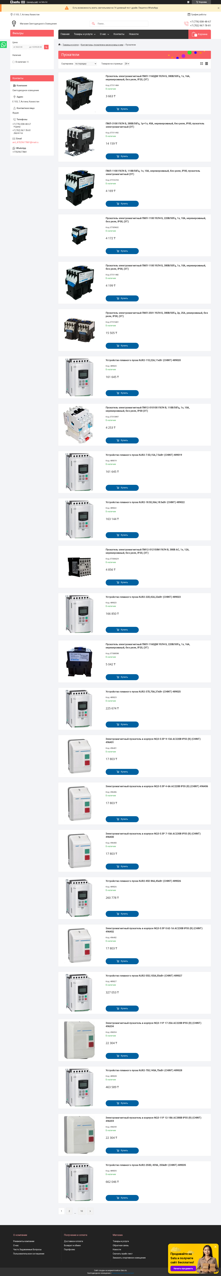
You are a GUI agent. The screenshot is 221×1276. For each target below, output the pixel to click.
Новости (133, 34)
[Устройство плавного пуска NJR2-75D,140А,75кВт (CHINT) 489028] (79, 1087)
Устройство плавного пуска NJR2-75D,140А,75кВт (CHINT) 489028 (144, 1070)
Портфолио (69, 1249)
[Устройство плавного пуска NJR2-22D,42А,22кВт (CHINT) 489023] (79, 614)
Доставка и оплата (73, 1241)
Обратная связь (121, 1245)
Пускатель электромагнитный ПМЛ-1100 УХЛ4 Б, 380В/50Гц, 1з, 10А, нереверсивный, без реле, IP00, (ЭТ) (156, 267)
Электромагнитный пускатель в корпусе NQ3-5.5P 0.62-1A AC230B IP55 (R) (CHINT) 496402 (154, 930)
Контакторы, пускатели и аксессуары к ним (102, 45)
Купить (124, 109)
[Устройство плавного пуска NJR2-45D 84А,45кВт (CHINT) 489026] (79, 898)
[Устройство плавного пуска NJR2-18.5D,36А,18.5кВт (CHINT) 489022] (79, 519)
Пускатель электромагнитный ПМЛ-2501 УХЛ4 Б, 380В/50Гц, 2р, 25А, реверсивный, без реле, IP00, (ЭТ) (157, 314)
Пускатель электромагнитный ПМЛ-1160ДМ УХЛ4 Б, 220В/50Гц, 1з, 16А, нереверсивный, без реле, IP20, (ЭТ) (148, 646)
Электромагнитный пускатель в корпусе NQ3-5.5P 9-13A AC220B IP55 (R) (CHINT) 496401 (153, 741)
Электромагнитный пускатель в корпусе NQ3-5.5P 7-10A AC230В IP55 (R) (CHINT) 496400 (153, 835)
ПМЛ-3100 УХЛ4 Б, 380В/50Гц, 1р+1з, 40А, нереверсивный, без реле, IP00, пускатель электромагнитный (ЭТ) (155, 125)
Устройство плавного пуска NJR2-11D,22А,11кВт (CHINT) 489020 (143, 360)
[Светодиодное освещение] (14, 23)
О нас (103, 34)
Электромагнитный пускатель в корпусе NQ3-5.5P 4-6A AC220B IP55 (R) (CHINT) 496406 (157, 786)
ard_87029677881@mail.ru (25, 142)
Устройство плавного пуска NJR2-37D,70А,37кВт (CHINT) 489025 (143, 691)
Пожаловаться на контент (123, 1273)
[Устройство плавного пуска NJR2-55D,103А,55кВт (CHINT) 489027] (79, 993)
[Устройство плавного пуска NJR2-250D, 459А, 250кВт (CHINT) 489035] (79, 1182)
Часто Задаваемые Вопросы (27, 1249)
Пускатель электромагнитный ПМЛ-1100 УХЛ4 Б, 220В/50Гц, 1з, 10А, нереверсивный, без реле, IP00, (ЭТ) (156, 220)
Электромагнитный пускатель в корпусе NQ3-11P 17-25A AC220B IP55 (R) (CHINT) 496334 (153, 1025)
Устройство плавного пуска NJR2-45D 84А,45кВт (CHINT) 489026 (143, 881)
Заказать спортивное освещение (129, 1258)
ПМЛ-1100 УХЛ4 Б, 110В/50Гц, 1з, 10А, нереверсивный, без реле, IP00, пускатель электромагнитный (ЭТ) (153, 172)
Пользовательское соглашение (28, 1253)
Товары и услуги (83, 34)
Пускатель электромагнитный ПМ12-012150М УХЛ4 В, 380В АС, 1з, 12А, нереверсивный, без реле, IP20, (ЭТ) (147, 551)
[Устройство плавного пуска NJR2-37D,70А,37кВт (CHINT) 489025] (79, 709)
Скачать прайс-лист (123, 1253)
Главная (65, 34)
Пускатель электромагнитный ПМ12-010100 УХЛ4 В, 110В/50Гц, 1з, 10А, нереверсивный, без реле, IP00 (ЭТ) (148, 409)
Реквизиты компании (23, 1241)
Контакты (119, 34)
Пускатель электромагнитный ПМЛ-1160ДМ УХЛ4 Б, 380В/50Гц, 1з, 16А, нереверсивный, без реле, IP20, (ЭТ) (148, 78)
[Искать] (93, 23)
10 (81, 1211)
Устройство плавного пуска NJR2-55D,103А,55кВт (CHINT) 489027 (144, 975)
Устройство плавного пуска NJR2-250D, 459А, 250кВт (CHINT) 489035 (146, 1165)
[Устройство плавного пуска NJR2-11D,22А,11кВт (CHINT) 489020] (79, 377)
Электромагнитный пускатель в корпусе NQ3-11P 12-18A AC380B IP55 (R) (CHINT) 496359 (153, 1119)
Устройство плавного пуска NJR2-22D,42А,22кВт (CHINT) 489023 (143, 597)
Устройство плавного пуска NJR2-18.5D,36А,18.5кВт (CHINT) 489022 (145, 502)
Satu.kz (124, 1270)
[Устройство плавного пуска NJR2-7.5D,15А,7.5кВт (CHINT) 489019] (79, 472)
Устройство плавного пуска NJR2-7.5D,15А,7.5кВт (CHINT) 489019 (144, 454)
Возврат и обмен (72, 1245)
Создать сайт (32, 2)
